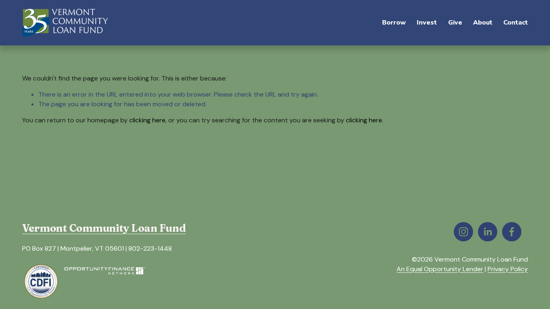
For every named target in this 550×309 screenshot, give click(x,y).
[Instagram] (463, 231)
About (482, 22)
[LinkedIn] (487, 231)
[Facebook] (511, 231)
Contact (515, 22)
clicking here (147, 120)
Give (455, 22)
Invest (427, 22)
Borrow (394, 22)
